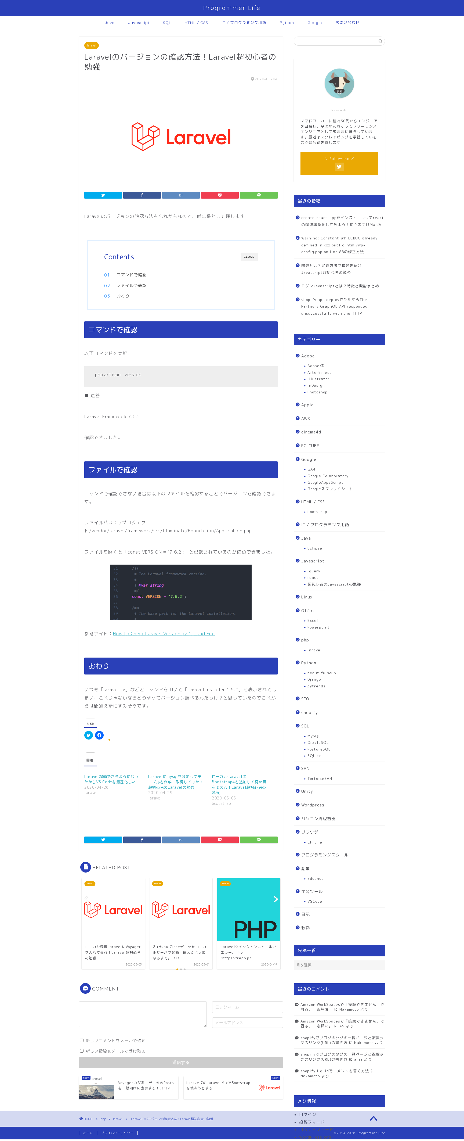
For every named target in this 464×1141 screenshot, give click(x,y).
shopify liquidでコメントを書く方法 (334, 1070)
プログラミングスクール (325, 855)
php (305, 640)
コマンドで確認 (132, 275)
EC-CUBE (310, 445)
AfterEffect (319, 372)
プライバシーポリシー (117, 1133)
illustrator (318, 378)
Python (287, 22)
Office (308, 610)
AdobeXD (315, 365)
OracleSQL (318, 742)
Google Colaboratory (328, 475)
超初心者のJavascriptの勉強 (334, 584)
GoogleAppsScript (325, 482)
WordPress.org (315, 1137)
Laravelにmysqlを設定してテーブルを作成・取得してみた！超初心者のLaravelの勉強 (176, 782)
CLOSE (249, 256)
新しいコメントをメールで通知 (116, 1040)
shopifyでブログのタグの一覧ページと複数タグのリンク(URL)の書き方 (342, 1040)
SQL (167, 22)
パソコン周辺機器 (318, 818)
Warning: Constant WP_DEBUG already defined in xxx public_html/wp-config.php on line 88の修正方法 (339, 244)
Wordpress (312, 805)
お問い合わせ (347, 22)
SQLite (314, 755)
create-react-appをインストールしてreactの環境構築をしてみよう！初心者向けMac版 (342, 221)
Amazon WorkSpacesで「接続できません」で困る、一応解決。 (342, 1007)
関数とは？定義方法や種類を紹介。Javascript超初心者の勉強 (333, 269)
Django (314, 679)
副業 (305, 868)
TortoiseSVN (319, 778)
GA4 (311, 469)
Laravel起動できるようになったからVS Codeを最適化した (111, 779)
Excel (312, 620)
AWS (305, 418)
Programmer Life (232, 7)
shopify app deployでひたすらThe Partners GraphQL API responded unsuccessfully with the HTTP (334, 306)
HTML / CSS (196, 22)
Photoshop (317, 391)
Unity (307, 791)
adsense (315, 878)
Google (314, 22)
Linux (307, 597)
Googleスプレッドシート (330, 488)
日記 (305, 914)
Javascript (139, 22)
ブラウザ (309, 832)
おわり (123, 296)
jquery (313, 570)
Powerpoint (318, 627)
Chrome (314, 842)
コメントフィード (316, 1129)
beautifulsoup (321, 672)
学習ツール (312, 891)
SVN (305, 768)
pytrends (316, 685)
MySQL (314, 735)
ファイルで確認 (132, 285)
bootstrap (317, 511)
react (312, 577)
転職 (305, 928)
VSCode (314, 901)
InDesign (316, 385)
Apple (307, 405)
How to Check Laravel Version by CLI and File (164, 633)
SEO (305, 699)
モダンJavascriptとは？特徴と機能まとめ (340, 285)
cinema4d (311, 432)
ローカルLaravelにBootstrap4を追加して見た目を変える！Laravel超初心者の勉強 (239, 784)
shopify (309, 712)
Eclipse (314, 548)
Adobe (308, 356)
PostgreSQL (319, 749)
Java (110, 22)
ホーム (88, 1133)
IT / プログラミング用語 (244, 22)
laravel (91, 45)
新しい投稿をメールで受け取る (116, 1051)
